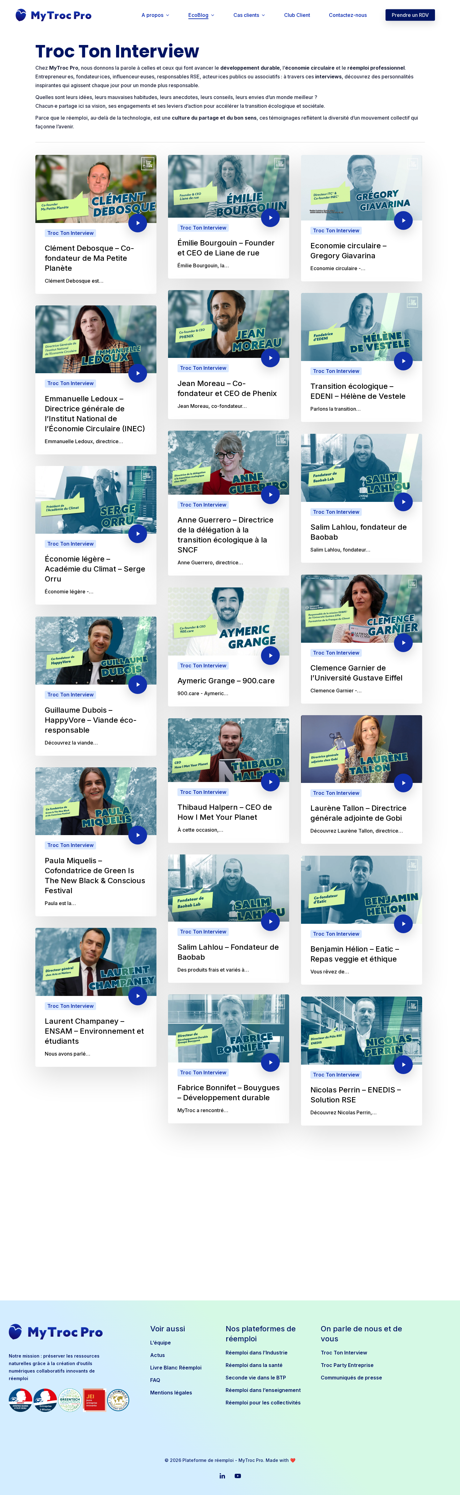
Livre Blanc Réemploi (176, 1367)
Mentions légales (171, 1392)
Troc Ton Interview (70, 233)
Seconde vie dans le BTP (256, 1377)
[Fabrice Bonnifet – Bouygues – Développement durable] (228, 1058)
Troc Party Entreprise (347, 1365)
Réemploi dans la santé (254, 1365)
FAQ (155, 1380)
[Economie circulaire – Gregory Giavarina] (361, 218)
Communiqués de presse (351, 1377)
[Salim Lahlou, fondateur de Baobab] (361, 498)
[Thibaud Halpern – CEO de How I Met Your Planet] (228, 780)
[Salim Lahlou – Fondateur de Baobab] (228, 918)
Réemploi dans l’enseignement (263, 1390)
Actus (157, 1355)
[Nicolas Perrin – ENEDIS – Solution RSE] (361, 1061)
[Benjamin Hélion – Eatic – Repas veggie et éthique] (361, 920)
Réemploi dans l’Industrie (257, 1352)
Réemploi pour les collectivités (263, 1402)
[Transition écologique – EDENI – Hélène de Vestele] (361, 357)
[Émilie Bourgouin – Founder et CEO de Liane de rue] (228, 217)
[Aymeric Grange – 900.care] (228, 646)
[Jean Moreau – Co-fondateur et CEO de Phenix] (228, 354)
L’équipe (160, 1342)
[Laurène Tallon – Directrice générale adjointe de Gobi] (361, 779)
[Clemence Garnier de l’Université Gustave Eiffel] (361, 639)
